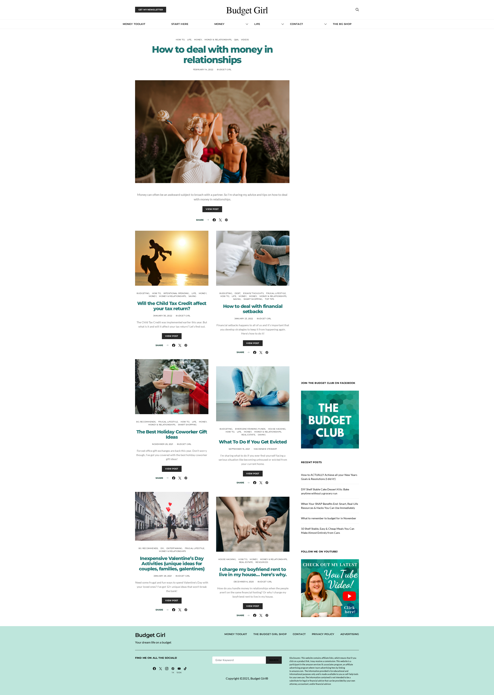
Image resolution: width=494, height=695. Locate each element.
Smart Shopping (187, 424)
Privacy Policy (323, 634)
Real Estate (248, 434)
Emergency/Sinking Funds (250, 429)
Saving (192, 296)
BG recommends (146, 422)
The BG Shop (342, 23)
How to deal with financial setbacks (253, 308)
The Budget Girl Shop (270, 634)
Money (219, 23)
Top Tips (269, 299)
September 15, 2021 (239, 449)
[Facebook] (154, 670)
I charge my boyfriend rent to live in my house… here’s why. (252, 572)
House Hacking (277, 429)
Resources (261, 562)
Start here (180, 23)
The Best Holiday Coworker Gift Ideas (171, 434)
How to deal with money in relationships (212, 54)
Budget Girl (247, 9)
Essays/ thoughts (253, 293)
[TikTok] (185, 670)
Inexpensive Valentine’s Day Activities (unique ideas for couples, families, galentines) (171, 564)
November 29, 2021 (162, 444)
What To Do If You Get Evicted (253, 442)
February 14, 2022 (203, 69)
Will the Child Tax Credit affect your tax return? (171, 306)
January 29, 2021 (163, 576)
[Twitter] (160, 670)
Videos (245, 39)
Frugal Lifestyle (168, 422)
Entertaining (174, 548)
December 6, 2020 (244, 581)
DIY (162, 548)
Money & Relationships (218, 39)
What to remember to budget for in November (328, 518)
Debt (237, 293)
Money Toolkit (134, 23)
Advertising (349, 634)
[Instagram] (166, 670)
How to (180, 39)
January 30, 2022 (162, 315)
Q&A (236, 39)
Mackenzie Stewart (265, 449)
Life (257, 23)
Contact (296, 23)
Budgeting (143, 293)
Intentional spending (176, 293)
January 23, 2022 (243, 318)
